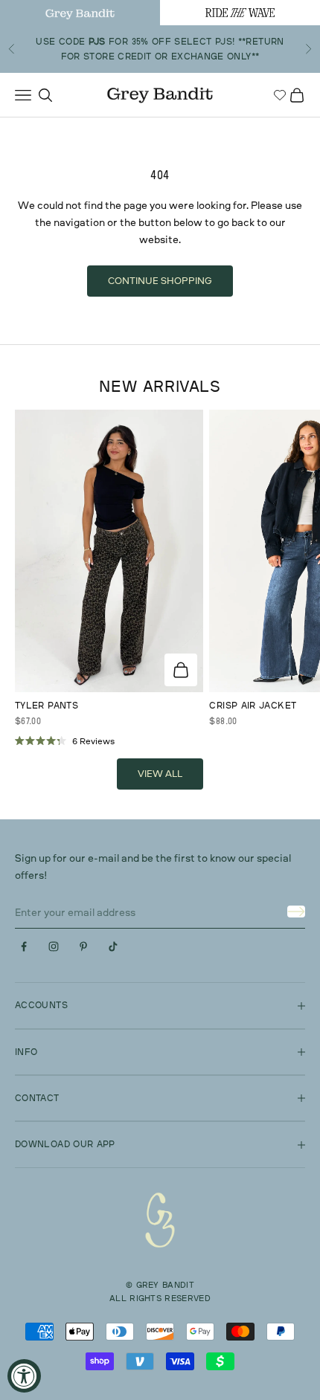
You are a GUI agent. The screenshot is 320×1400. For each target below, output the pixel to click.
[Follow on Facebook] (24, 946)
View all (160, 773)
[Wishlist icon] (280, 95)
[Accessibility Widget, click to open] (24, 1376)
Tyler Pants (46, 705)
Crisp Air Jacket (252, 705)
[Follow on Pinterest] (83, 946)
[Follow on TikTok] (113, 946)
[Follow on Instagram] (54, 946)
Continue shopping (160, 280)
